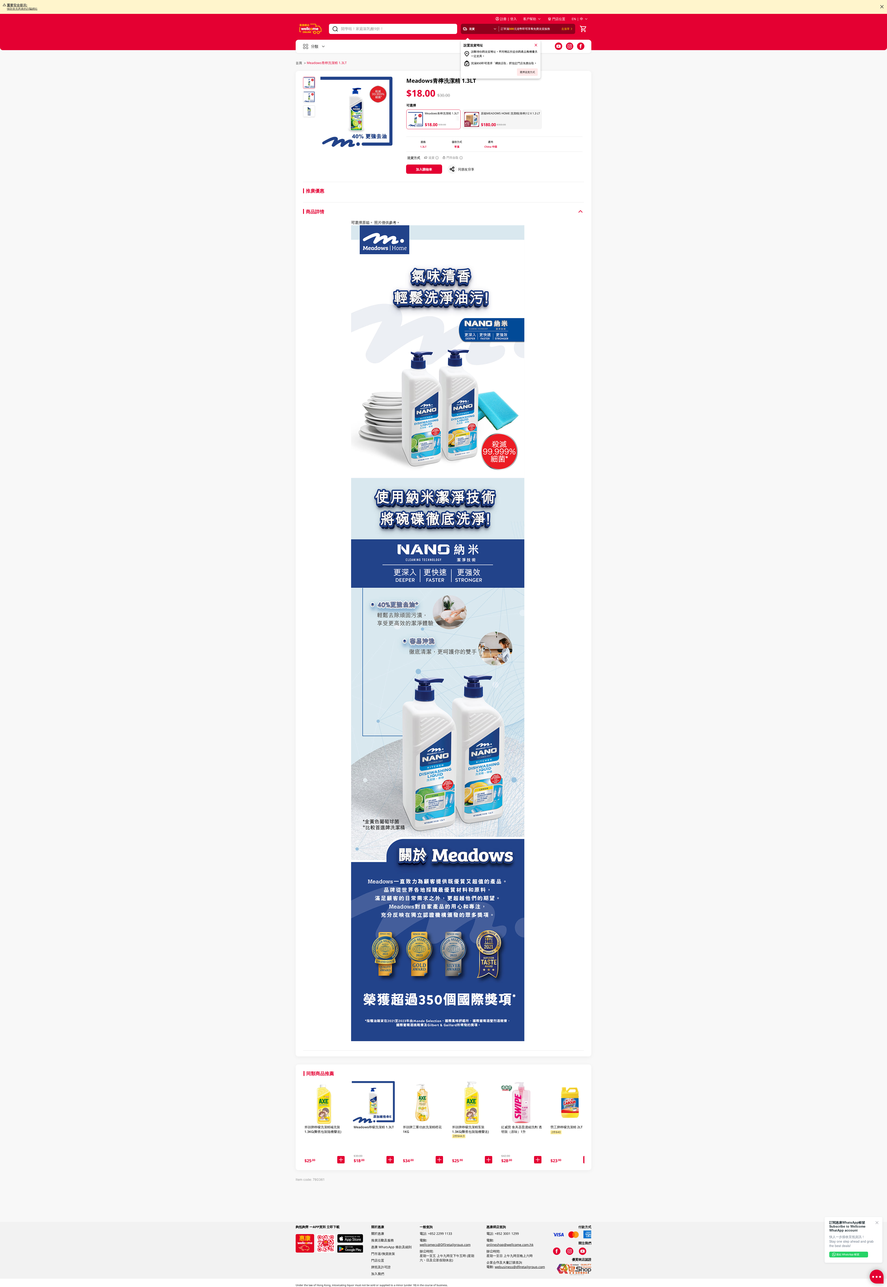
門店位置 (558, 19)
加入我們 (377, 1274)
